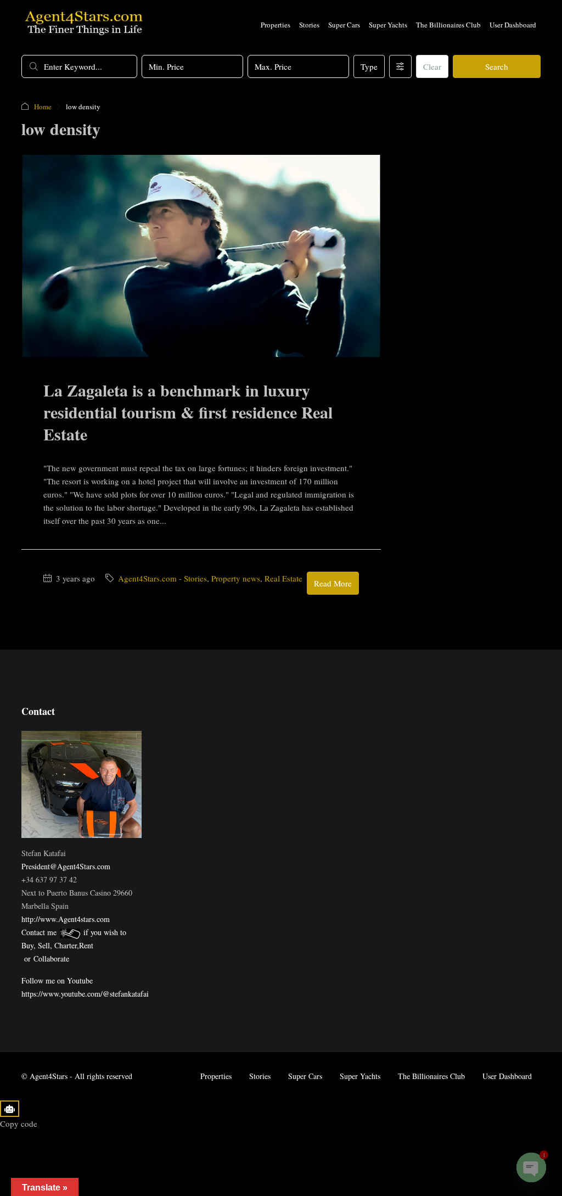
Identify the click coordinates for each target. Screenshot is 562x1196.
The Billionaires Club (448, 25)
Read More (333, 583)
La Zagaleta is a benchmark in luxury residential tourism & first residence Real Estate (188, 412)
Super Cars (344, 25)
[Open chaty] (531, 1167)
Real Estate (283, 578)
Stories (309, 25)
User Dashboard (513, 25)
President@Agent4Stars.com (65, 866)
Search (496, 66)
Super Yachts (388, 25)
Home (43, 106)
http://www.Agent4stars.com (65, 919)
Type (369, 66)
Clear (432, 66)
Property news (235, 578)
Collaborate (51, 958)
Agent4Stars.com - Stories (162, 578)
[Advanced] (400, 66)
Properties (275, 25)
